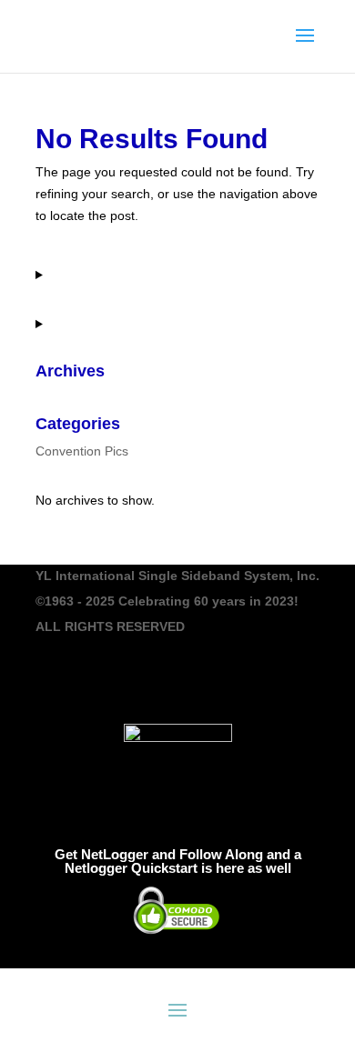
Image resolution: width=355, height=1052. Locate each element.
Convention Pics (82, 451)
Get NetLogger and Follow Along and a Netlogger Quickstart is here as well (178, 861)
